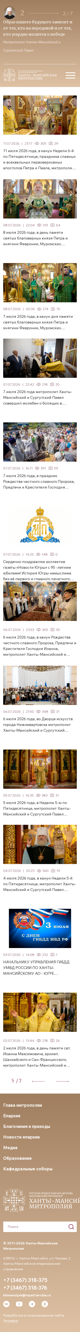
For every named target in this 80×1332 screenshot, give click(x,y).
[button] (43, 13)
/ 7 (18, 1080)
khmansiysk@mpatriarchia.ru (27, 1295)
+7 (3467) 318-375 (25, 1280)
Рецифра (10, 1320)
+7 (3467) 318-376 (25, 1287)
